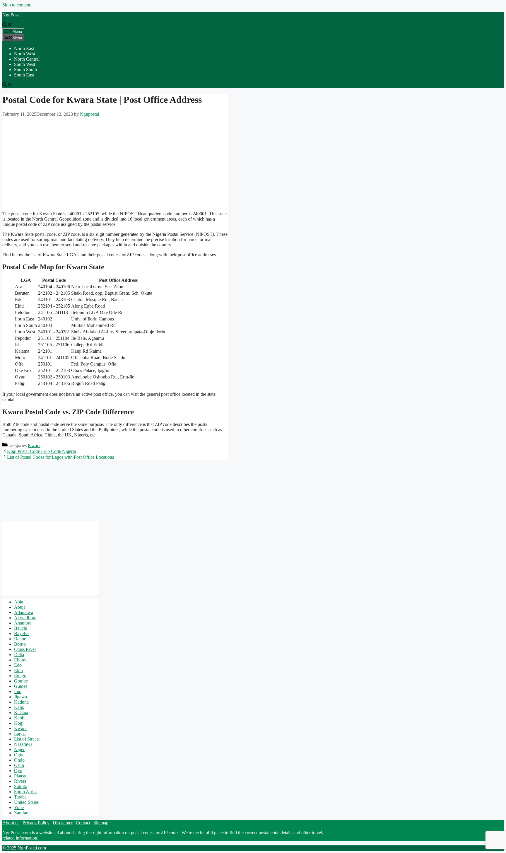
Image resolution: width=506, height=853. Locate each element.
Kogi (18, 723)
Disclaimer (63, 822)
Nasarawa (23, 744)
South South (25, 69)
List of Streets (27, 738)
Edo (18, 665)
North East (24, 48)
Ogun (19, 754)
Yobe (19, 807)
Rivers (20, 781)
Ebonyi (21, 659)
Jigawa (20, 696)
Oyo (18, 770)
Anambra (22, 622)
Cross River (25, 649)
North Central (27, 59)
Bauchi (20, 628)
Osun (19, 765)
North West (24, 53)
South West (24, 64)
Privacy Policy (36, 822)
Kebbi (19, 717)
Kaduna (21, 702)
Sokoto (20, 786)
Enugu (20, 675)
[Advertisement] (115, 165)
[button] (7, 25)
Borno (20, 644)
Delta (19, 654)
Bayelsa (21, 633)
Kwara (34, 445)
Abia (18, 601)
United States (26, 802)
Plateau (21, 775)
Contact (83, 822)
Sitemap (100, 822)
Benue (20, 638)
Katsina (21, 712)
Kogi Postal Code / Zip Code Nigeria (41, 451)
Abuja (19, 607)
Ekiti (18, 670)
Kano (19, 707)
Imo (17, 691)
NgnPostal (12, 14)
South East (24, 74)
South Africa (25, 791)
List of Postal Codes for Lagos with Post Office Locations (60, 457)
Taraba (20, 796)
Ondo (19, 760)
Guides (20, 686)
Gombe (21, 680)
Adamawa (23, 612)
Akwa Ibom (25, 617)
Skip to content (16, 4)
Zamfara (22, 812)
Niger (19, 749)
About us (10, 822)
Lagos (19, 733)
